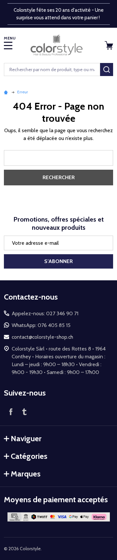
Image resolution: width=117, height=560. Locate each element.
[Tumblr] (24, 411)
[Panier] (109, 45)
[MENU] (8, 45)
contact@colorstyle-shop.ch (42, 337)
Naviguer (26, 438)
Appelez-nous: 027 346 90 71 (45, 313)
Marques (26, 473)
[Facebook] (11, 411)
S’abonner (58, 261)
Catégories (29, 456)
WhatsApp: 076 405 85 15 (41, 325)
